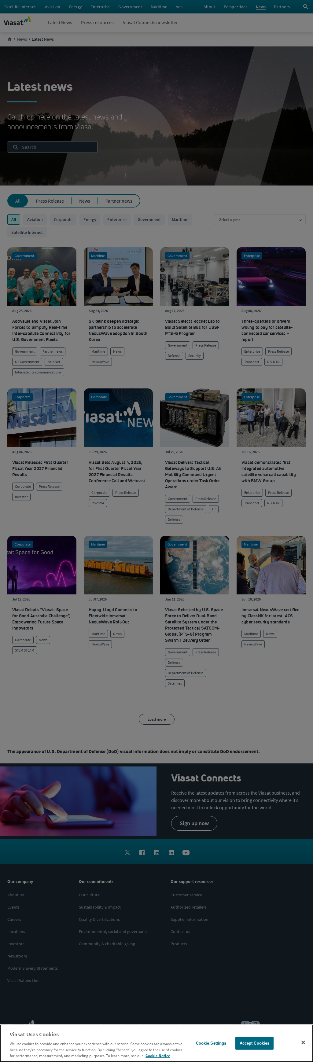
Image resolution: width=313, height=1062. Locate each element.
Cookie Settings (211, 1043)
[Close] (303, 1042)
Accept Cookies (255, 1043)
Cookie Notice (157, 1055)
